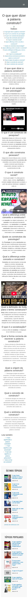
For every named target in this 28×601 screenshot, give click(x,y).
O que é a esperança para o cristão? (17, 517)
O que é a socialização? (15, 54)
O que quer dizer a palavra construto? (14, 31)
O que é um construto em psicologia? (15, 33)
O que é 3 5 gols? (17, 571)
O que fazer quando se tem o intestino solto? (17, 477)
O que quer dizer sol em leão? (17, 502)
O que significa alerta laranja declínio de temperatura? (17, 544)
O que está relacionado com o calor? (17, 494)
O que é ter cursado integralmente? (17, 485)
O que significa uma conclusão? (8, 448)
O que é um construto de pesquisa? (14, 35)
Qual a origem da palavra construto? (15, 60)
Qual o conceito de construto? (15, 62)
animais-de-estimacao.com (11, 524)
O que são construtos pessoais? (14, 37)
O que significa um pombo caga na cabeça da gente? (17, 587)
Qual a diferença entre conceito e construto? (15, 48)
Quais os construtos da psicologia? (14, 46)
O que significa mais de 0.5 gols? (17, 578)
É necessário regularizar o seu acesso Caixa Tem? (17, 563)
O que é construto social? (15, 39)
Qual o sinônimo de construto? (15, 64)
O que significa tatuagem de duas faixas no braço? (17, 553)
